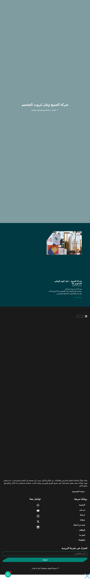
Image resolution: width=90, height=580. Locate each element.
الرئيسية (54, 110)
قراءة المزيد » (78, 297)
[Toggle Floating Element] (8, 574)
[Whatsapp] (38, 505)
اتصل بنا (82, 535)
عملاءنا (82, 520)
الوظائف (82, 530)
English (82, 540)
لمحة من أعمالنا (79, 525)
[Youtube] (38, 510)
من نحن (82, 510)
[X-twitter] (38, 521)
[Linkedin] (38, 527)
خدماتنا (82, 515)
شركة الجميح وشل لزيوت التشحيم (45, 104)
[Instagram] (38, 516)
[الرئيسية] (58, 109)
